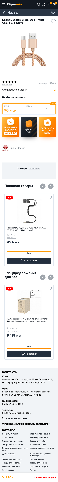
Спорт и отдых (8, 470)
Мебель (33, 470)
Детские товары (8, 454)
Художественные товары (12, 441)
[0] (49, 4)
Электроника (7, 437)
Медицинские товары (11, 466)
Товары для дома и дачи (12, 445)
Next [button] (51, 186)
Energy (21, 148)
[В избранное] (53, 20)
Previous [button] (43, 186)
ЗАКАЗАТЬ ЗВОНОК (16, 419)
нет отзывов (7, 85)
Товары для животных (11, 463)
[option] (29, 50)
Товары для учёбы (38, 441)
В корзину (32, 261)
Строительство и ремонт (40, 434)
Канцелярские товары (39, 437)
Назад (13, 13)
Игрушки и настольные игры (42, 448)
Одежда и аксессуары (39, 466)
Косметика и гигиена (38, 445)
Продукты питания (10, 434)
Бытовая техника (37, 459)
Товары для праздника (12, 459)
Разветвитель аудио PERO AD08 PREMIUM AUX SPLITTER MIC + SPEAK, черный (26, 229)
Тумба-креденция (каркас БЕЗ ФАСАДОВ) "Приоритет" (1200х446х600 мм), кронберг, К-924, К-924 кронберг (30, 321)
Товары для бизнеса (38, 463)
